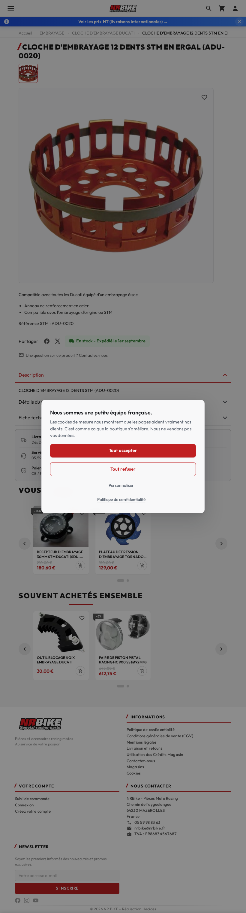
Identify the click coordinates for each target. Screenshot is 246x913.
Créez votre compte (33, 811)
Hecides (149, 909)
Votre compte (36, 786)
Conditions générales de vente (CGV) (160, 735)
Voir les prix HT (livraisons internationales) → (123, 21)
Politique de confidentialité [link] (121, 499)
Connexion (24, 804)
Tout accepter (123, 450)
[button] (25, 544)
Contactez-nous (141, 760)
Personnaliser (121, 485)
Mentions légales (142, 742)
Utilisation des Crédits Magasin (155, 754)
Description (31, 375)
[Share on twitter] (57, 341)
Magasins (135, 766)
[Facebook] (17, 900)
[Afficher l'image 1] (28, 73)
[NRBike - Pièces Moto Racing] (67, 723)
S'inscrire (67, 888)
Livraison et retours (144, 748)
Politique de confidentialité (151, 729)
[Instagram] (26, 900)
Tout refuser (122, 469)
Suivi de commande (32, 798)
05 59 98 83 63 (147, 822)
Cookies (134, 773)
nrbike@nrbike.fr (149, 828)
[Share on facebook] (47, 341)
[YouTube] (35, 900)
